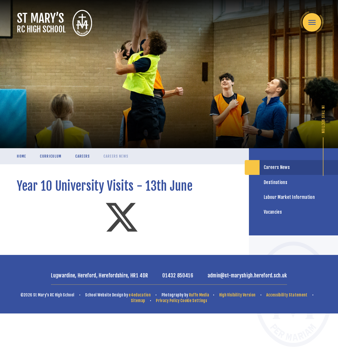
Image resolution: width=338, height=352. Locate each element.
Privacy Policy (167, 300)
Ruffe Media (199, 294)
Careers (82, 156)
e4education (140, 294)
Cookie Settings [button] (193, 300)
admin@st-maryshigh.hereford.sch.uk (247, 275)
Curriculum (51, 156)
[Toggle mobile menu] (312, 22)
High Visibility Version (237, 294)
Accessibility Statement (286, 294)
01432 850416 (177, 275)
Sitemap (138, 300)
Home (21, 156)
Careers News (115, 156)
